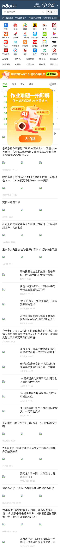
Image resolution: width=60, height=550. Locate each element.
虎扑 (25, 54)
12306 (54, 54)
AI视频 (5, 59)
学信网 (15, 37)
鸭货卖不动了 (20, 18)
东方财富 (5, 37)
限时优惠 (30, 59)
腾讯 (25, 29)
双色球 (42, 64)
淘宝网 (25, 46)
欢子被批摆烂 (7, 18)
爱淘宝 (35, 46)
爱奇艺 (44, 37)
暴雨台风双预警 (34, 18)
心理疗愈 (30, 64)
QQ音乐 (42, 59)
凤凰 (15, 29)
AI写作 (18, 64)
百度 (6, 29)
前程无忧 (6, 64)
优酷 (15, 54)
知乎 (35, 54)
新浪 (44, 29)
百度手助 (44, 46)
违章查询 (54, 59)
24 (51, 6)
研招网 (54, 46)
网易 (54, 29)
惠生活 (18, 59)
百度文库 (44, 54)
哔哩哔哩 (15, 46)
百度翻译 (35, 37)
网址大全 (54, 64)
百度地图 (25, 37)
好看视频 (54, 37)
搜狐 (35, 29)
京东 (6, 46)
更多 (54, 84)
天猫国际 (5, 54)
